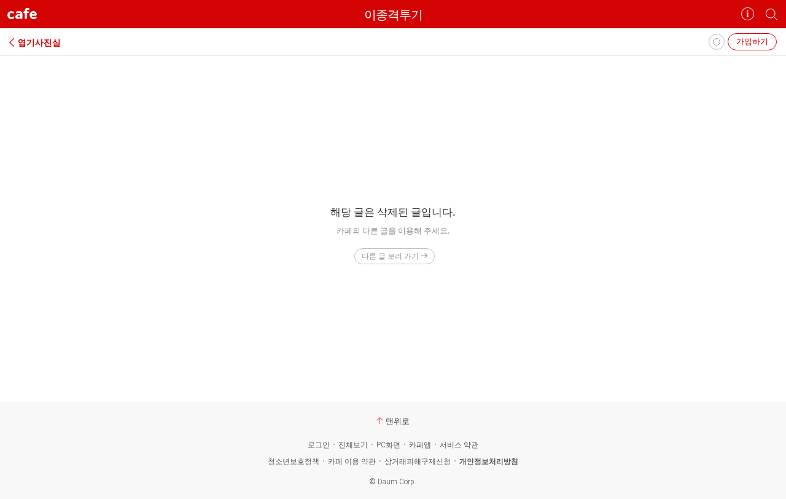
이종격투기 (393, 14)
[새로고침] (717, 42)
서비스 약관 (459, 445)
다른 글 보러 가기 (390, 256)
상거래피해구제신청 (417, 461)
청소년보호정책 (293, 461)
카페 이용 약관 (352, 461)
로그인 (319, 445)
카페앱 (420, 445)
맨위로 (398, 420)
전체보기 (353, 445)
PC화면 (388, 445)
